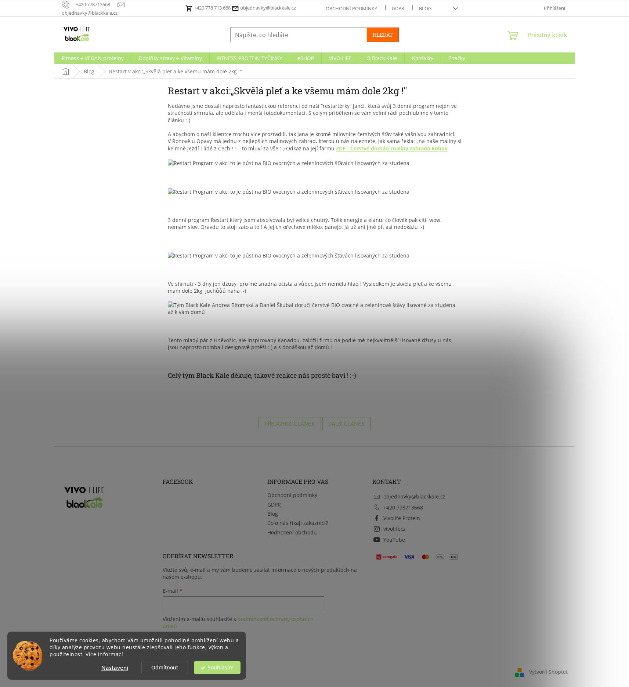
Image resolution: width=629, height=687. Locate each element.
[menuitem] (92, 58)
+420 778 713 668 (212, 7)
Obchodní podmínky (351, 8)
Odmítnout (164, 667)
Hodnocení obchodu (292, 532)
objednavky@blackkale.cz (267, 7)
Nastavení (114, 667)
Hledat (383, 34)
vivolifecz (394, 528)
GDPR (398, 8)
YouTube (394, 539)
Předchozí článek (289, 423)
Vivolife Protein (401, 518)
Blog (425, 8)
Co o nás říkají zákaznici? (297, 522)
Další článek (346, 423)
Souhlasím (221, 667)
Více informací (104, 654)
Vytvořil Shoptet (548, 671)
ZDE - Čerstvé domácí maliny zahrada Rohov (392, 148)
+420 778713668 (403, 507)
